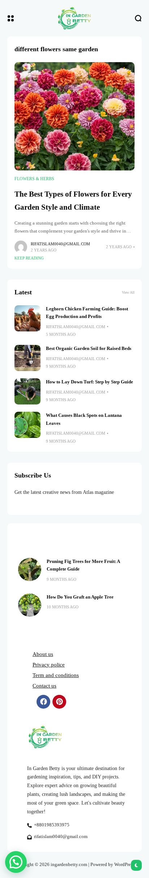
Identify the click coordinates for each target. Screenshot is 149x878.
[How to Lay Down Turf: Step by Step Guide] (27, 391)
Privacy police (49, 665)
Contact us (44, 686)
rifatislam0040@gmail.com (60, 244)
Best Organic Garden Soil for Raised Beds (88, 348)
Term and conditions (56, 675)
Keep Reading (29, 258)
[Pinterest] (59, 702)
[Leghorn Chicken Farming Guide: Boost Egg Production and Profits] (27, 318)
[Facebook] (43, 702)
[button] (16, 862)
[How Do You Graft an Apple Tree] (29, 605)
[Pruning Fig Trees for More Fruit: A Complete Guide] (29, 569)
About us (43, 654)
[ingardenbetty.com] (74, 18)
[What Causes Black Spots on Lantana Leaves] (27, 425)
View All (128, 292)
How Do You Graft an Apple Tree (80, 597)
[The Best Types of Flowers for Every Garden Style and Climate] (74, 116)
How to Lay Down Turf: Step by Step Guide (89, 381)
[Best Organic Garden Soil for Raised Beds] (27, 358)
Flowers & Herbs (34, 178)
